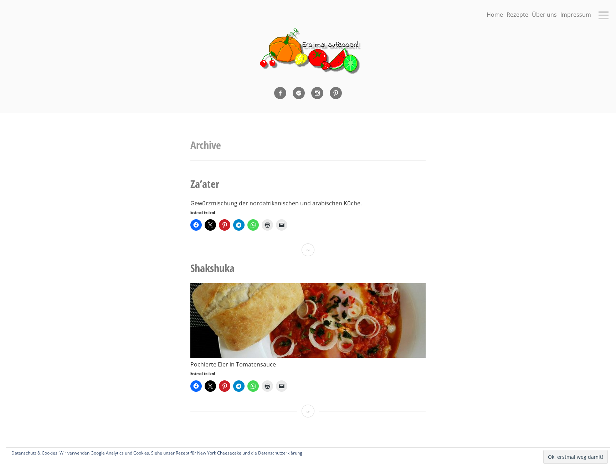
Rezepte (517, 15)
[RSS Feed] (298, 93)
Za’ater (204, 183)
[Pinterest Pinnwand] (335, 93)
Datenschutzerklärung (280, 453)
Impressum (575, 15)
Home (495, 15)
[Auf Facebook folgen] (280, 93)
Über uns (544, 15)
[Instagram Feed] (317, 93)
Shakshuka (212, 268)
